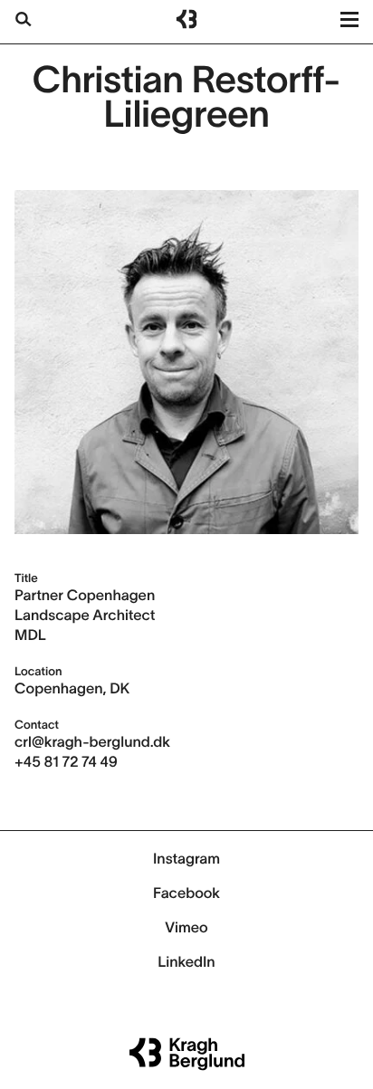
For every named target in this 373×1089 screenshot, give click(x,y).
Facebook (186, 893)
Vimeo (186, 928)
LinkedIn (186, 962)
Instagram (186, 859)
